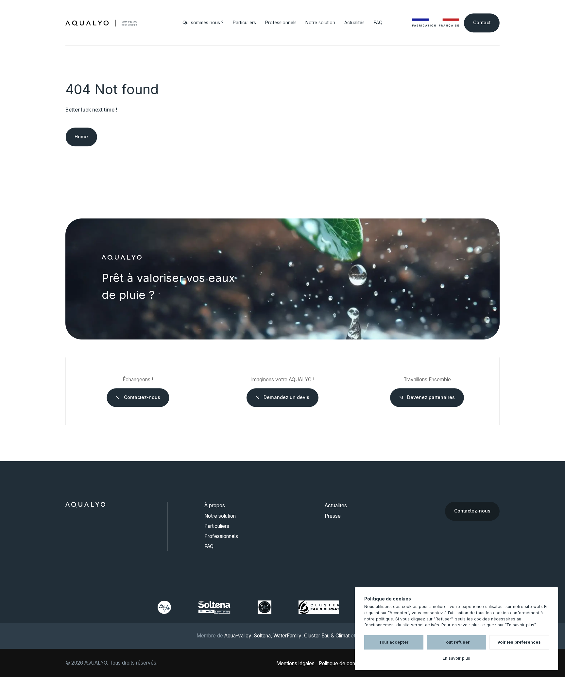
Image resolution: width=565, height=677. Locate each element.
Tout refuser (456, 642)
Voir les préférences (519, 642)
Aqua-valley (237, 636)
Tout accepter (394, 642)
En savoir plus (456, 658)
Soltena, (263, 636)
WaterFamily (287, 636)
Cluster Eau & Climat (327, 636)
